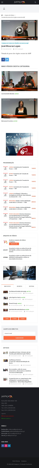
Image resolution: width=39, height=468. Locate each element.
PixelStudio (29, 464)
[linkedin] (9, 445)
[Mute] (32, 38)
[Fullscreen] (35, 38)
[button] (19, 30)
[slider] (18, 38)
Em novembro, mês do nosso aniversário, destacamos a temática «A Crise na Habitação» (20, 370)
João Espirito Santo (15, 297)
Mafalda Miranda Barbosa (17, 309)
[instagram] (6, 445)
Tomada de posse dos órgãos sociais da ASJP (13, 17)
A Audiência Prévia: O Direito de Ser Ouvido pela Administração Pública (20, 353)
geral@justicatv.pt (11, 435)
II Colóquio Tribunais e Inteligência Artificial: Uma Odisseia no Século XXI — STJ (20, 195)
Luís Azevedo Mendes (7, 93)
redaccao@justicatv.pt (15, 429)
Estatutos (24, 461)
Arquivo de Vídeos (9, 15)
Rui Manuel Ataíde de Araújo (17, 291)
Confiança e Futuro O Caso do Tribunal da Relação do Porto (19, 361)
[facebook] (2, 445)
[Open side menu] (2, 2)
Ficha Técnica (16, 461)
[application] (19, 30)
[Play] (4, 38)
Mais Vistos (7, 286)
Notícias (31, 286)
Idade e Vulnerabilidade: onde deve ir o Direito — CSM (20, 201)
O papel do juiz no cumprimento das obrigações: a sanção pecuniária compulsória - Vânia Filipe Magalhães (20, 380)
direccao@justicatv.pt (14, 433)
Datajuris (16, 464)
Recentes (19, 286)
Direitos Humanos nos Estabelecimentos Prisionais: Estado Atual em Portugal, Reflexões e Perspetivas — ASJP (20, 216)
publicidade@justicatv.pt (17, 431)
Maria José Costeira (7, 121)
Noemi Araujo (13, 303)
